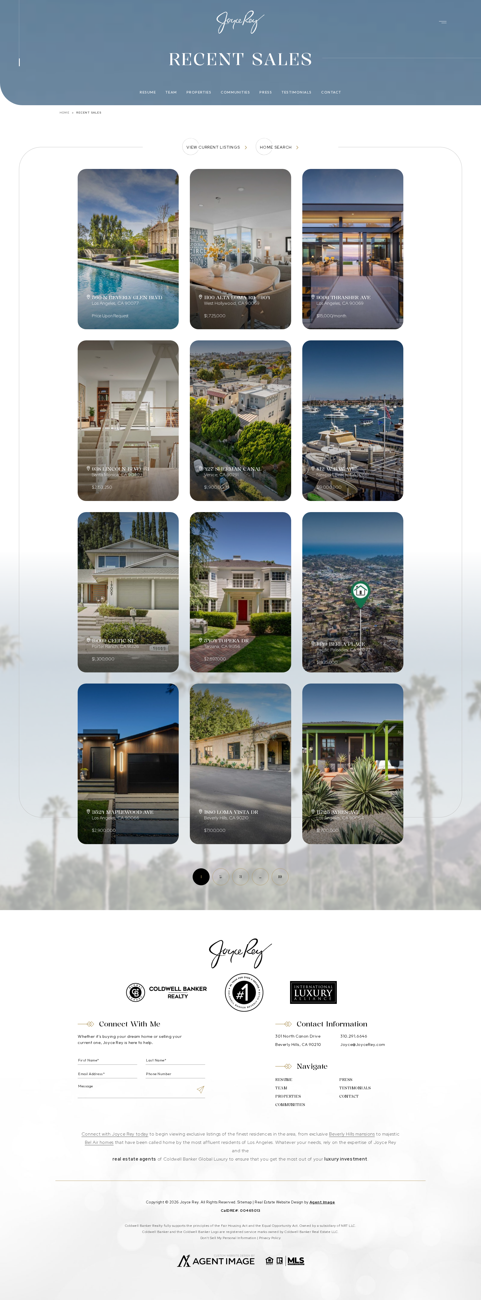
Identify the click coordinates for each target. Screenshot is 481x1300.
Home (64, 112)
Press (265, 92)
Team (171, 92)
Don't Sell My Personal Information (228, 1238)
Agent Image (322, 1202)
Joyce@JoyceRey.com (362, 1044)
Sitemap (244, 1202)
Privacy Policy (270, 1238)
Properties (199, 92)
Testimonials (296, 92)
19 (280, 876)
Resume (148, 92)
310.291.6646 (353, 1036)
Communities (235, 92)
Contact (331, 92)
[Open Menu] (442, 22)
